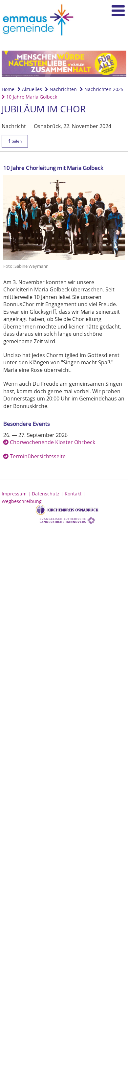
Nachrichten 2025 (103, 89)
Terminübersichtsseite (38, 456)
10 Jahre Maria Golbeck (31, 97)
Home (8, 89)
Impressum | (17, 493)
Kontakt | (75, 493)
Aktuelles (31, 89)
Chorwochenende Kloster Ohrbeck (52, 442)
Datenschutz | (48, 493)
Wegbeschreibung (22, 501)
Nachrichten (62, 89)
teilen (16, 141)
